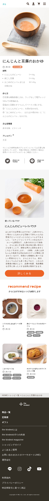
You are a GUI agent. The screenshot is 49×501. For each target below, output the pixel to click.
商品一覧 (6, 412)
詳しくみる (24, 273)
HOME (5, 395)
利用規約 (6, 478)
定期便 (5, 417)
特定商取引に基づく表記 (14, 488)
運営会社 (6, 460)
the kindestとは (9, 430)
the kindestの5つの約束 (13, 435)
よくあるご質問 (9, 450)
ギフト (5, 422)
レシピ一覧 (14, 395)
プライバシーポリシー (12, 483)
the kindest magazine (12, 440)
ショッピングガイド (11, 445)
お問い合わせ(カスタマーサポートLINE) (21, 455)
